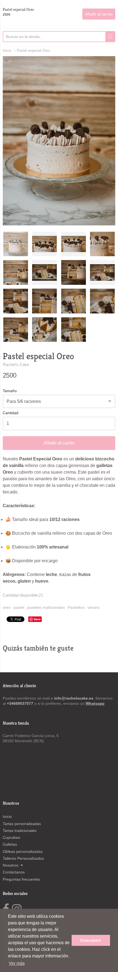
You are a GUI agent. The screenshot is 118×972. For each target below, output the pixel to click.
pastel (19, 607)
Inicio (7, 50)
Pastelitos (76, 607)
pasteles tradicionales (46, 607)
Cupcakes (11, 837)
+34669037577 (20, 703)
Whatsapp (95, 703)
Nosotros (10, 865)
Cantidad (10, 413)
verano (94, 607)
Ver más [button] (17, 963)
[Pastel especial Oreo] (16, 301)
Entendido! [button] (90, 940)
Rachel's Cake (16, 364)
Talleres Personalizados (23, 858)
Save (37, 619)
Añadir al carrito (59, 443)
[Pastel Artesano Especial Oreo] (16, 244)
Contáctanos (14, 872)
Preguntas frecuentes (21, 879)
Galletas (10, 844)
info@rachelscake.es (73, 698)
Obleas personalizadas (23, 851)
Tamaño (10, 391)
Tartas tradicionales (19, 830)
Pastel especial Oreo (33, 50)
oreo (7, 607)
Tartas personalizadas (22, 823)
